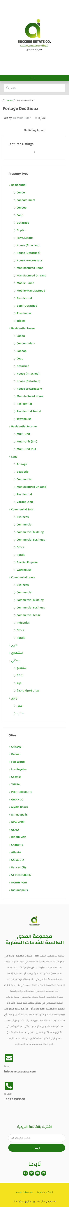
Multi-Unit (23, 434)
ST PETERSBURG (21, 875)
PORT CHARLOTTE (21, 792)
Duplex (21, 230)
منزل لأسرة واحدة (28, 690)
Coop (20, 215)
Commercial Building (30, 532)
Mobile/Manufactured (31, 290)
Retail (20, 554)
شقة (20, 675)
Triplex (21, 321)
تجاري (14, 698)
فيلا (19, 683)
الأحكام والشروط (45, 1192)
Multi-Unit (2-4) (27, 441)
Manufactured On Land (31, 275)
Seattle (16, 777)
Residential (18, 185)
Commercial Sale (22, 509)
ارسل (36, 1147)
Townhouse (24, 313)
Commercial (24, 479)
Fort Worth (18, 762)
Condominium (26, 200)
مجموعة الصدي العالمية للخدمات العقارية (34, 939)
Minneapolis (19, 814)
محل (19, 705)
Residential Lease (23, 328)
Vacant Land (25, 502)
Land (14, 456)
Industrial (23, 622)
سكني (15, 660)
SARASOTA (17, 860)
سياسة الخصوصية (24, 1192)
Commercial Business (31, 539)
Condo (21, 192)
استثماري (17, 653)
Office (20, 547)
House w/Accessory (29, 260)
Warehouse (24, 570)
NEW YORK (17, 822)
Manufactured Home (30, 268)
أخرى (14, 645)
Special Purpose (27, 562)
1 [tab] (36, 153)
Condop (21, 207)
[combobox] (25, 118)
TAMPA (15, 784)
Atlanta (16, 852)
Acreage (22, 464)
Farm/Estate (25, 238)
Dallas (15, 754)
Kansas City (18, 867)
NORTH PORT (19, 882)
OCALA (15, 829)
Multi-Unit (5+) (26, 449)
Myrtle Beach (19, 807)
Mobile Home (25, 283)
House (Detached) (28, 253)
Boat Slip (23, 471)
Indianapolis (19, 890)
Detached (23, 222)
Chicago (16, 746)
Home (10, 100)
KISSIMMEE (18, 837)
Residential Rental (29, 411)
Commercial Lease (23, 577)
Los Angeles (19, 769)
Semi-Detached (27, 305)
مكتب (20, 713)
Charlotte (17, 845)
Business (23, 517)
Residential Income (24, 426)
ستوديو (21, 668)
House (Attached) (28, 245)
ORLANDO (17, 799)
